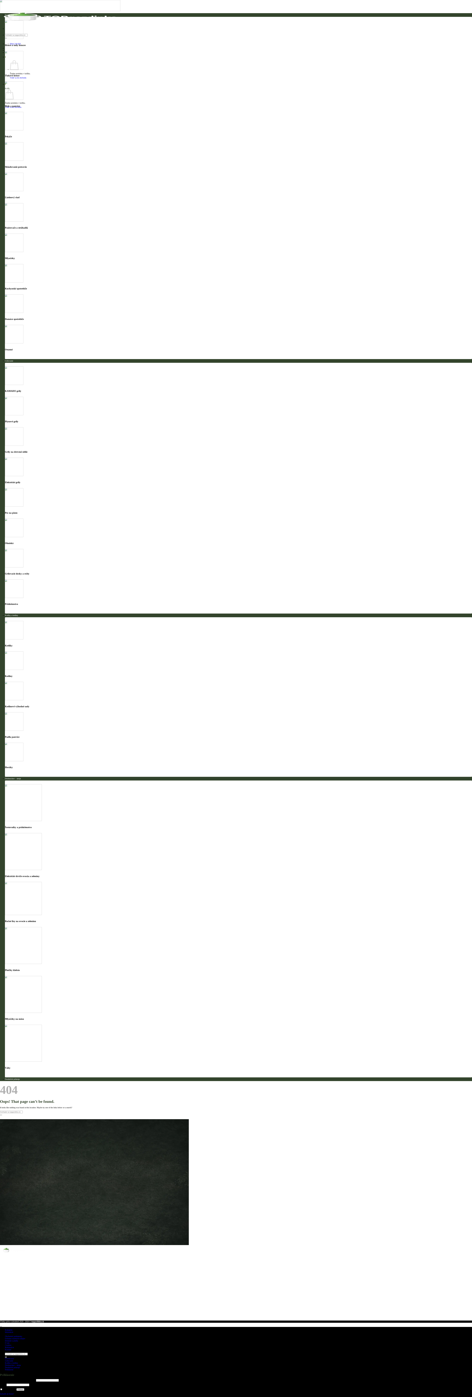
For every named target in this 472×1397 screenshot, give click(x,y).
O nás (2, 1283)
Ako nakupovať (6, 1287)
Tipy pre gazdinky (7, 1289)
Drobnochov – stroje (13, 779)
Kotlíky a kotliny (11, 615)
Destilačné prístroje (12, 1079)
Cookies (3, 1269)
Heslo (3, 1385)
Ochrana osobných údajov (10, 1266)
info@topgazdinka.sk (14, 1312)
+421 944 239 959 (13, 1309)
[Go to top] (1, 1326)
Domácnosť (9, 15)
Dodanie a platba (6, 1285)
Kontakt (3, 1291)
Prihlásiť (20, 1389)
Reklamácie (4, 1271)
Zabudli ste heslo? (7, 1394)
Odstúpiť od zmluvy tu (9, 1273)
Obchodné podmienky (8, 1264)
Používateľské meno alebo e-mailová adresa (18, 1380)
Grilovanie (9, 361)
